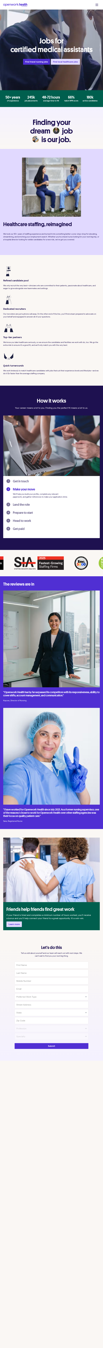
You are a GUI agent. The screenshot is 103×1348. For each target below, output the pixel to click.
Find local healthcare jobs (65, 62)
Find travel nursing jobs (36, 62)
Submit (51, 1046)
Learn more (14, 924)
